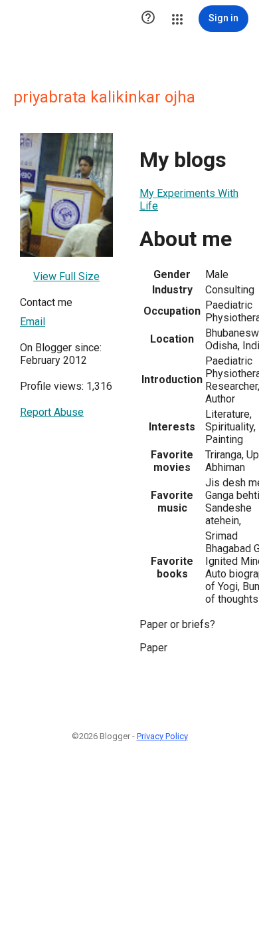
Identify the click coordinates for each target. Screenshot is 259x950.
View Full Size (66, 276)
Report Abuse (52, 412)
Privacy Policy (162, 736)
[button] (148, 19)
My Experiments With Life (188, 199)
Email (32, 321)
